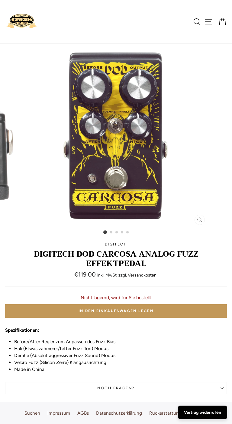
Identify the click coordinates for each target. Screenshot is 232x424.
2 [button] (111, 232)
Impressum (58, 413)
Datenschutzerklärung (119, 413)
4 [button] (122, 232)
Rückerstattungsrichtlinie (175, 413)
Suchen (32, 413)
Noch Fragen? (115, 388)
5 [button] (127, 232)
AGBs (83, 413)
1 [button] (105, 232)
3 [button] (116, 232)
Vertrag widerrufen (202, 412)
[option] (116, 136)
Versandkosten (142, 275)
